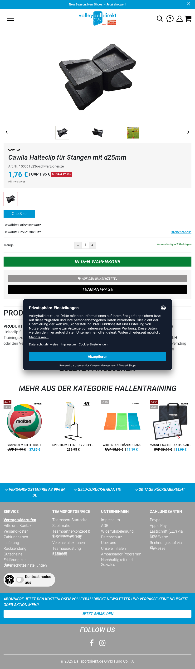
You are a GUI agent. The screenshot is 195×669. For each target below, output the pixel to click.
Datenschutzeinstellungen (25, 565)
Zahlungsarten (16, 537)
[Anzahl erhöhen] (92, 245)
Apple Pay (158, 525)
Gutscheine (13, 554)
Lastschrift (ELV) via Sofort (166, 531)
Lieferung (11, 542)
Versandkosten (16, 531)
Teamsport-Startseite (69, 520)
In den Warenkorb (98, 261)
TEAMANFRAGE (97, 289)
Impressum (110, 520)
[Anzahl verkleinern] (78, 245)
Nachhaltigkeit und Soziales (117, 560)
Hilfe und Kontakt (18, 525)
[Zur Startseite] (97, 18)
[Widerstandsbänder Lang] (122, 427)
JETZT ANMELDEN (97, 614)
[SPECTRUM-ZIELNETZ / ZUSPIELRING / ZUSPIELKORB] (73, 427)
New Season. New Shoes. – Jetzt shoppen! (97, 4)
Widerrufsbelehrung (117, 531)
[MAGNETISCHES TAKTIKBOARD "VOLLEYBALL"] (170, 427)
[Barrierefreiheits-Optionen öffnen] (9, 580)
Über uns (108, 542)
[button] (11, 19)
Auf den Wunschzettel (99, 278)
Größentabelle (181, 232)
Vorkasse (157, 548)
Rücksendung (15, 548)
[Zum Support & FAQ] (170, 18)
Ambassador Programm (121, 554)
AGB (104, 525)
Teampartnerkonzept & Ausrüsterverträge (71, 531)
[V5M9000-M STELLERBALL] (24, 427)
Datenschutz (111, 537)
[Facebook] (92, 643)
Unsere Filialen (113, 548)
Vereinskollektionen (68, 542)
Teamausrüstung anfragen (66, 548)
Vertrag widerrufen (20, 520)
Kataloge (59, 554)
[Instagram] (102, 643)
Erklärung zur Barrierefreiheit (16, 560)
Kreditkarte (159, 537)
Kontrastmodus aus (38, 579)
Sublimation (62, 525)
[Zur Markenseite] (14, 150)
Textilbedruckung (66, 537)
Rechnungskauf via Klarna (166, 542)
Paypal (155, 520)
